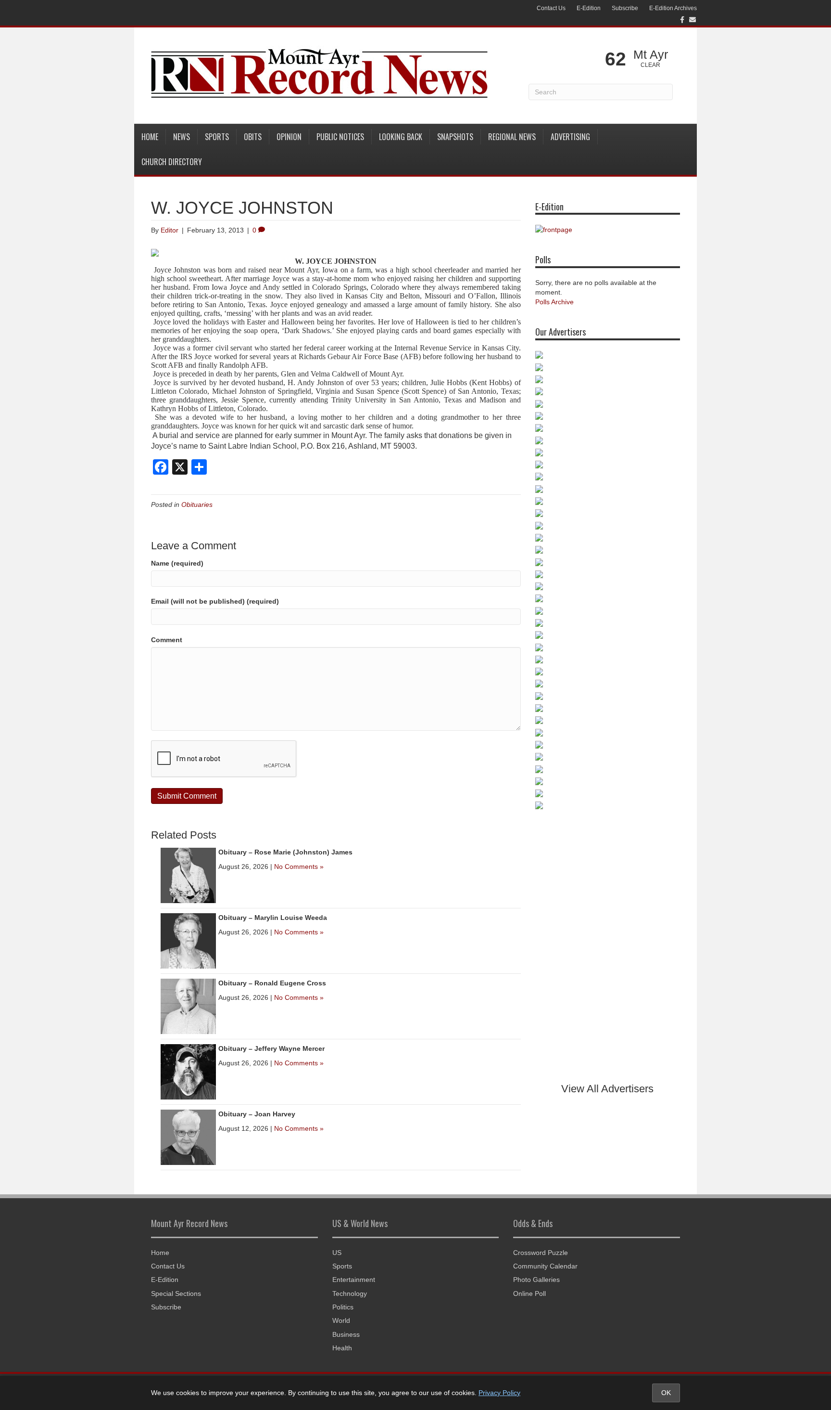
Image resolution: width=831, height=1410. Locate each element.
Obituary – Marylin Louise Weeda (272, 917)
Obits (253, 136)
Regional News (512, 136)
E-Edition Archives (673, 8)
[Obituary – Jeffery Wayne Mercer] (188, 1071)
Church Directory (171, 162)
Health (342, 1348)
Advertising (570, 136)
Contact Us (551, 8)
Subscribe (625, 8)
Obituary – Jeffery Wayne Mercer (271, 1048)
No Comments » (299, 866)
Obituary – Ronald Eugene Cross (272, 983)
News (181, 136)
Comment (166, 640)
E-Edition (589, 8)
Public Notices (340, 136)
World (341, 1320)
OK (666, 1393)
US (336, 1252)
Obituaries (197, 504)
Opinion (289, 136)
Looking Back (400, 136)
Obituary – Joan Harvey (256, 1114)
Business (346, 1334)
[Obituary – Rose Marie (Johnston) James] (188, 875)
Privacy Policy (499, 1393)
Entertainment (353, 1279)
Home (149, 136)
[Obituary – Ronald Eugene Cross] (188, 1005)
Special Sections (176, 1293)
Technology (349, 1293)
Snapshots (455, 136)
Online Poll (529, 1293)
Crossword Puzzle (540, 1252)
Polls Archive (554, 302)
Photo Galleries (536, 1279)
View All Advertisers (607, 1089)
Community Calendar (545, 1266)
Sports (217, 136)
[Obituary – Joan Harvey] (188, 1136)
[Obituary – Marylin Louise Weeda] (188, 940)
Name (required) (177, 563)
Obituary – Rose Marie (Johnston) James (285, 852)
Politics (342, 1307)
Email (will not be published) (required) (215, 601)
